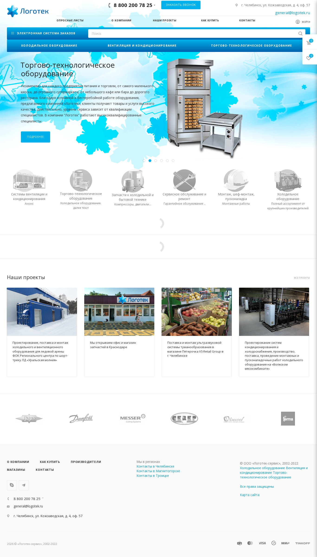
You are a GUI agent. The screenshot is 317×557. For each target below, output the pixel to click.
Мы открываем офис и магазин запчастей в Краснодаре (113, 345)
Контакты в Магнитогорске (158, 471)
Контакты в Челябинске (155, 466)
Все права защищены (257, 486)
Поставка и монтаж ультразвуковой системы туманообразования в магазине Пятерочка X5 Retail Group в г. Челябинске (195, 349)
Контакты (45, 470)
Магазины (16, 470)
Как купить (50, 462)
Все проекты (302, 278)
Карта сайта (249, 495)
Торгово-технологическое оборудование (265, 474)
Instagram (12, 485)
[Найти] (300, 33)
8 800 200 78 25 (133, 4)
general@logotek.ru (292, 12)
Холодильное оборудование (262, 468)
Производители (86, 462)
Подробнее (35, 124)
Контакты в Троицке (152, 475)
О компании (18, 462)
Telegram (24, 485)
